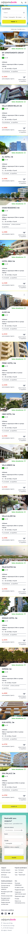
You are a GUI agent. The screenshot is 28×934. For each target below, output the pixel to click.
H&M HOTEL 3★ (8, 414)
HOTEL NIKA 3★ (8, 261)
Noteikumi (11, 928)
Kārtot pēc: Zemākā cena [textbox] (17, 29)
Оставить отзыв (19, 887)
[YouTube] (9, 913)
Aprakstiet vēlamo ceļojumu (11, 847)
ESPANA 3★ (7, 669)
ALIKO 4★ (6, 312)
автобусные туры (6, 872)
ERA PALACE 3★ (8, 773)
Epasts (6, 834)
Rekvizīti (10, 930)
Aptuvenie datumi (9, 827)
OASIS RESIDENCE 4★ (11, 208)
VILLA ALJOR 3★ (9, 516)
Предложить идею (20, 896)
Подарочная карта (20, 889)
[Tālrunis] (22, 2)
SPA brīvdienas (5, 877)
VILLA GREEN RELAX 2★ (12, 106)
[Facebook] (2, 913)
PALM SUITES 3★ (9, 567)
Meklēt (13, 21)
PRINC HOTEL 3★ (9, 363)
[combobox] (18, 29)
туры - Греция (18, 872)
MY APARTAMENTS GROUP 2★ (13, 54)
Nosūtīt (14, 857)
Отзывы (17, 898)
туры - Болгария (19, 870)
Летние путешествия (6, 895)
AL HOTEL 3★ (7, 157)
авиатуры (3, 875)
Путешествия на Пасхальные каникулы (5, 887)
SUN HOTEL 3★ (8, 722)
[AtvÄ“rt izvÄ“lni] (25, 2)
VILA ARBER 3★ (8, 465)
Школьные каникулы (6, 883)
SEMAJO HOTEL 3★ (9, 618)
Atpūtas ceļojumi (5, 870)
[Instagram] (5, 913)
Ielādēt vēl (14, 806)
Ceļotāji (6, 840)
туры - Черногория (20, 875)
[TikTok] (12, 913)
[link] (14, 58)
